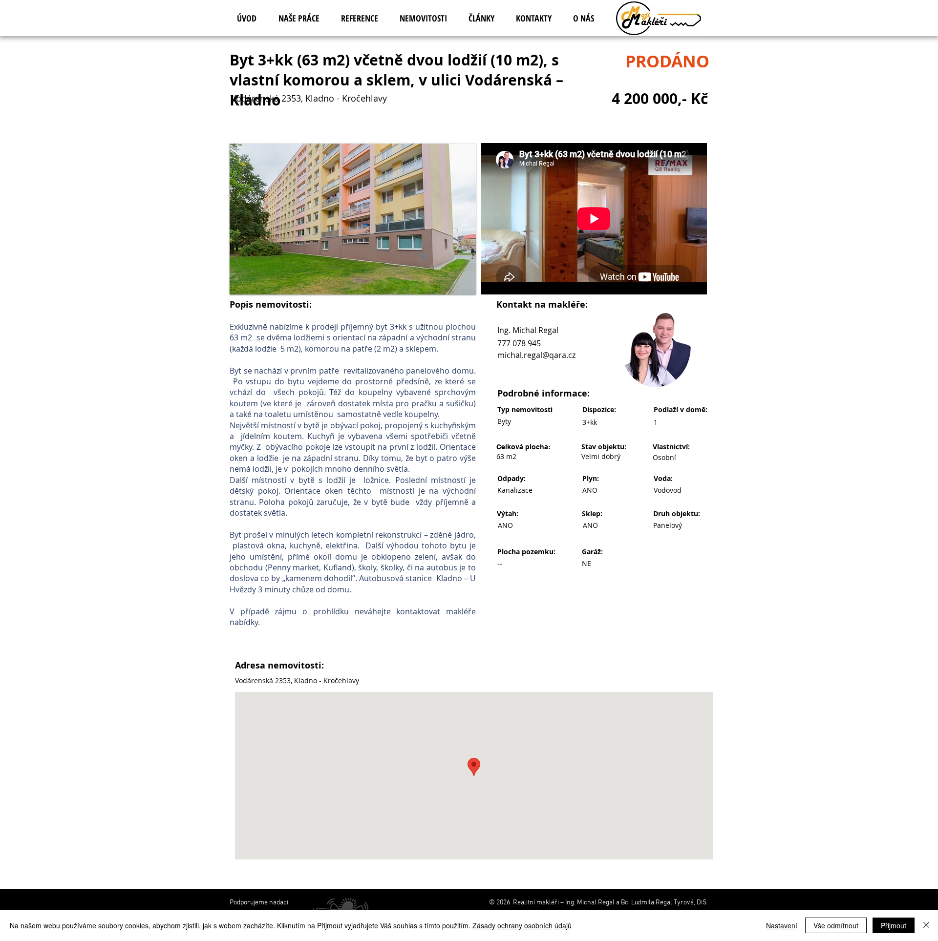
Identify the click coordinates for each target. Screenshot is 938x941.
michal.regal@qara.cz (536, 355)
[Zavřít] (926, 925)
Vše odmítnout (835, 925)
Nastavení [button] (781, 925)
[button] (353, 219)
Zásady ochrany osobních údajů (522, 925)
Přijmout (893, 925)
